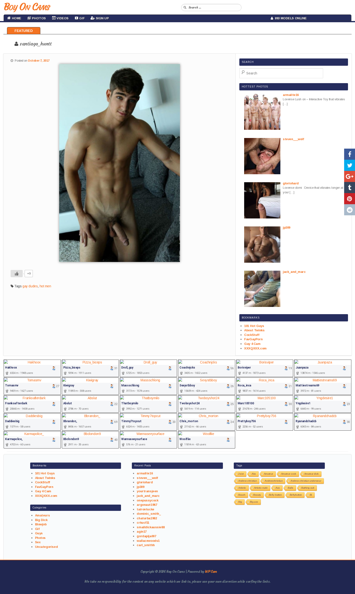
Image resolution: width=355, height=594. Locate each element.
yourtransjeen (147, 491)
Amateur (268, 473)
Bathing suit (307, 487)
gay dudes (30, 286)
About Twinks (254, 330)
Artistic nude (261, 487)
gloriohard (145, 482)
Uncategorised (46, 547)
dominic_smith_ (149, 513)
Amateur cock (288, 473)
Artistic (242, 487)
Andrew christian (247, 480)
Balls (290, 487)
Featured (23, 31)
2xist (241, 473)
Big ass (254, 501)
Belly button (275, 494)
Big (240, 501)
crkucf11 (143, 522)
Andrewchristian (274, 480)
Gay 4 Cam (252, 344)
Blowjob (41, 524)
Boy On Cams (26, 7)
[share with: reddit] (349, 209)
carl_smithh (146, 545)
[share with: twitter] (349, 165)
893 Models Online (290, 18)
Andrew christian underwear (306, 480)
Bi (311, 494)
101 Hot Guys (254, 326)
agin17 (141, 531)
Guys (39, 533)
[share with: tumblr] (349, 187)
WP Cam (211, 571)
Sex (38, 542)
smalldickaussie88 (150, 527)
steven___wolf (147, 478)
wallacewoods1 (148, 541)
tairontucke (145, 509)
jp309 (140, 487)
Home (16, 18)
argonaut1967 (147, 505)
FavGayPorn (253, 339)
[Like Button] (17, 273)
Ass (278, 487)
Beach (241, 494)
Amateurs (42, 515)
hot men (45, 286)
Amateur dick (311, 473)
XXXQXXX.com (255, 348)
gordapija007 (146, 536)
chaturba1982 (147, 518)
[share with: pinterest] (349, 198)
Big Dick (41, 520)
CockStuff (251, 335)
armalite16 (145, 473)
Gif (37, 529)
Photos (40, 538)
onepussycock (147, 500)
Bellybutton (296, 494)
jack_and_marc (148, 496)
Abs (254, 473)
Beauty (257, 494)
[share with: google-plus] (349, 176)
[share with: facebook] (349, 154)
